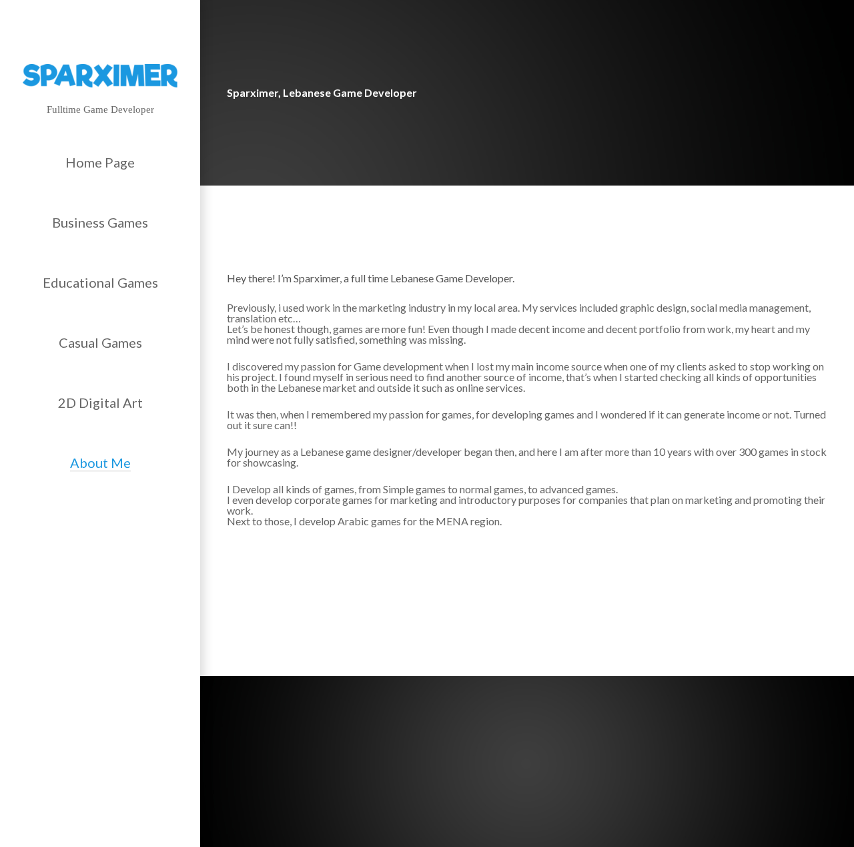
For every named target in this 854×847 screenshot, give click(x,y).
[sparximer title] (100, 75)
